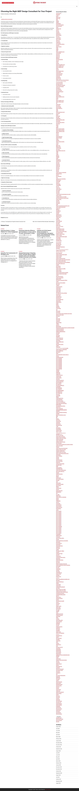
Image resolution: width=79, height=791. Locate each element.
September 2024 (59, 773)
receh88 (57, 371)
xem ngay (58, 149)
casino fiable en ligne (60, 228)
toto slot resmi (59, 638)
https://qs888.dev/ (59, 350)
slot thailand (58, 89)
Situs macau (58, 485)
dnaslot (57, 688)
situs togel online (59, 545)
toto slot (57, 567)
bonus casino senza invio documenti (63, 259)
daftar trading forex (59, 71)
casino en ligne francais (60, 258)
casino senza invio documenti (61, 448)
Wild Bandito (58, 326)
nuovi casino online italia (61, 261)
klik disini (58, 580)
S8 (56, 103)
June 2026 (58, 730)
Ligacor (57, 643)
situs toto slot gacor (60, 669)
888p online (58, 146)
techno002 (58, 121)
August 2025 (58, 750)
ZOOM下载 (58, 500)
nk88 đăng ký (58, 214)
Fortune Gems (58, 377)
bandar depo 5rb (59, 490)
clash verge (58, 295)
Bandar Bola (58, 651)
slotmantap (58, 454)
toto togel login (59, 701)
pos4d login (58, 287)
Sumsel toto (58, 294)
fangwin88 (58, 347)
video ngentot (58, 189)
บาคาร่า (57, 577)
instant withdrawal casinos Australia (63, 565)
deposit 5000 (58, 279)
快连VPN (57, 624)
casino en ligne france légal (61, 231)
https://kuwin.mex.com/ (60, 150)
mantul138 (58, 640)
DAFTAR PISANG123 (60, 385)
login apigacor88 (59, 620)
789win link (58, 217)
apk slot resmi (58, 685)
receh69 (57, 552)
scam (57, 612)
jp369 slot (58, 164)
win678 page (58, 148)
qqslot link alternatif (60, 692)
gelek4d (57, 140)
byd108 (57, 31)
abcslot (57, 489)
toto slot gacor (59, 443)
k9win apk (58, 116)
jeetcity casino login (60, 314)
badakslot (58, 628)
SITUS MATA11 (59, 543)
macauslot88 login (59, 299)
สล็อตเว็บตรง (58, 180)
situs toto (58, 316)
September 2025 (59, 748)
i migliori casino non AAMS (61, 196)
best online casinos (59, 479)
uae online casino (59, 232)
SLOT (57, 99)
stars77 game (58, 46)
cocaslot (57, 619)
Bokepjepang (58, 492)
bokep (57, 139)
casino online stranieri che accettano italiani (64, 444)
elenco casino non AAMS (61, 589)
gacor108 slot (58, 504)
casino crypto (58, 199)
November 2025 (59, 744)
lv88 (57, 19)
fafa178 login (58, 35)
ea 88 (57, 144)
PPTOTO (57, 36)
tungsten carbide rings (60, 450)
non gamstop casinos (60, 44)
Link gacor (58, 536)
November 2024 (59, 769)
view (57, 481)
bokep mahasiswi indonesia (61, 412)
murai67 (57, 92)
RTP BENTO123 (59, 391)
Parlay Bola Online (59, 560)
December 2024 (59, 767)
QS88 (57, 158)
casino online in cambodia (61, 172)
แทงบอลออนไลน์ (59, 82)
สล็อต (57, 353)
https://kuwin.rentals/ (60, 130)
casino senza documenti (60, 207)
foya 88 (57, 625)
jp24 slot (57, 162)
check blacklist (59, 705)
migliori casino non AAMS (61, 438)
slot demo (58, 332)
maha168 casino (59, 73)
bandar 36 (58, 462)
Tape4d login (58, 376)
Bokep (57, 304)
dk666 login (58, 495)
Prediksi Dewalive (59, 615)
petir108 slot (58, 707)
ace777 (57, 30)
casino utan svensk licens (61, 470)
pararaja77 (58, 672)
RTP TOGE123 (59, 389)
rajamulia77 (58, 33)
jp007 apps (58, 607)
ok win (57, 134)
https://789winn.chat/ (60, 131)
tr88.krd (57, 155)
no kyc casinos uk (59, 338)
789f (57, 109)
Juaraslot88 (58, 185)
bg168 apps (58, 608)
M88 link (57, 58)
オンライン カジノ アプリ (61, 81)
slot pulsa (58, 571)
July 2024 (57, 777)
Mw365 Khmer (59, 173)
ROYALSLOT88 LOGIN (60, 119)
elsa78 (57, 175)
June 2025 (58, 754)
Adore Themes (47, 789)
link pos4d (58, 311)
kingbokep (58, 706)
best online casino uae (60, 263)
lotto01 (57, 680)
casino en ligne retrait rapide (61, 236)
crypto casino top (59, 408)
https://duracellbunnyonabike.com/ (63, 579)
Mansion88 (58, 245)
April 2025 (58, 758)
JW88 (57, 154)
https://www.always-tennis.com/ (62, 453)
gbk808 (57, 611)
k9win (57, 68)
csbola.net (58, 690)
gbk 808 (57, 117)
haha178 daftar (59, 456)
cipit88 (57, 345)
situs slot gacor (59, 26)
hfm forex (58, 219)
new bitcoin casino (59, 400)
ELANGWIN (58, 386)
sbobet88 (58, 630)
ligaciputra (58, 558)
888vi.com (58, 145)
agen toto (58, 55)
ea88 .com (58, 18)
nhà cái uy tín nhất (59, 435)
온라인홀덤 (58, 237)
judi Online (58, 340)
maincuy (57, 698)
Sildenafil (58, 307)
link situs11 (58, 352)
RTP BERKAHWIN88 (60, 390)
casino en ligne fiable (60, 463)
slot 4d (57, 475)
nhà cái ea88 (58, 107)
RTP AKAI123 (58, 384)
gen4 (57, 642)
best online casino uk (60, 471)
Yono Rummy (58, 13)
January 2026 (58, 740)
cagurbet (57, 32)
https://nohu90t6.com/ (60, 64)
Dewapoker (58, 544)
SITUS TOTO (58, 576)
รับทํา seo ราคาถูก (59, 226)
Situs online (58, 483)
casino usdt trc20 (59, 440)
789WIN (57, 157)
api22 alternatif (59, 221)
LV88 (57, 153)
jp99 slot (57, 167)
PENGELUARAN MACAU (60, 331)
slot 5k (57, 60)
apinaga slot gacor (59, 91)
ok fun (57, 142)
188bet (57, 323)
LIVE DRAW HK (59, 572)
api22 (57, 27)
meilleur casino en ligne (60, 250)
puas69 (57, 213)
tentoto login (58, 477)
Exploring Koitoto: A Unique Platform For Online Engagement (9, 231)
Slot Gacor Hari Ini (59, 276)
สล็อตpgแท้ (58, 159)
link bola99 (58, 566)
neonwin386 (58, 53)
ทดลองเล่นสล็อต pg (59, 581)
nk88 (57, 110)
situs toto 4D (58, 243)
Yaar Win (57, 191)
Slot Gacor (58, 105)
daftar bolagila (59, 137)
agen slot (58, 54)
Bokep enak (58, 267)
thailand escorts (59, 626)
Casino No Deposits (60, 24)
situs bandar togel (59, 719)
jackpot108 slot (59, 507)
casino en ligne (59, 235)
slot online (58, 190)
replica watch (58, 606)
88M (57, 416)
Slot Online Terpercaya (60, 246)
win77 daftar (58, 39)
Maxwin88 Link (59, 666)
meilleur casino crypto (60, 234)
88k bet (57, 132)
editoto (57, 498)
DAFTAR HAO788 (59, 59)
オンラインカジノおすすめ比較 (62, 348)
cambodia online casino (60, 557)
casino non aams (59, 445)
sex (56, 309)
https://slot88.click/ (60, 341)
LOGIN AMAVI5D (59, 399)
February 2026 (58, 738)
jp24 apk (57, 163)
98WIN (57, 22)
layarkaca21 (58, 556)
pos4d (57, 281)
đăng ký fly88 (58, 322)
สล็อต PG (58, 40)
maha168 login (59, 74)
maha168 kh (58, 72)
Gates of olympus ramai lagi (61, 563)
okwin (57, 125)
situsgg (57, 63)
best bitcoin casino (59, 344)
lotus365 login (59, 465)
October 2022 (58, 779)
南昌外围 (58, 336)
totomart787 (58, 421)
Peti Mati (57, 679)
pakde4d (57, 212)
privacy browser (59, 286)
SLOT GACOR (58, 511)
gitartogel (58, 248)
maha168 (58, 76)
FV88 (57, 48)
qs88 (57, 204)
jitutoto (57, 665)
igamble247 (58, 77)
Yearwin (57, 447)
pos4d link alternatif (60, 329)
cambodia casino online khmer (62, 592)
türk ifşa (57, 661)
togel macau (58, 631)
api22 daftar (58, 239)
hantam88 (58, 181)
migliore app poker (59, 439)
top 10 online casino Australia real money (64, 313)
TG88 (57, 126)
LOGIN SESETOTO (59, 398)
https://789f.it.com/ (60, 101)
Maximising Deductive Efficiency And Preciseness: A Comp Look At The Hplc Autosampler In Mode (27, 232)
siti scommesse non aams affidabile (63, 262)
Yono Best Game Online (60, 406)
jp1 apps (57, 494)
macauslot (58, 503)
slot (57, 493)
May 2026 (58, 732)
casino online (58, 195)
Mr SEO (14, 13)
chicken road (58, 28)
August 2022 (58, 783)
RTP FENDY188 (59, 393)
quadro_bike (39, 237)
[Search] (77, 6)
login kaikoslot (59, 703)
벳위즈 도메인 (58, 431)
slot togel (58, 588)
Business (6, 217)
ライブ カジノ (58, 241)
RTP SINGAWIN (59, 388)
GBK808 (57, 656)
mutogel (57, 570)
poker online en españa (60, 436)
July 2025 (57, 752)
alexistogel (58, 184)
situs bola (58, 123)
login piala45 (58, 652)
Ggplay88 (58, 676)
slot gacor (58, 41)
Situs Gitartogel (59, 681)
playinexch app (59, 425)
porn (57, 177)
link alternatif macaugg (60, 85)
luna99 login (58, 160)
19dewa (57, 285)
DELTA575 (58, 420)
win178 (57, 186)
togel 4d (57, 45)
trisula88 (57, 639)
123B (57, 426)
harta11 (57, 599)
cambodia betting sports (60, 594)
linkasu (57, 418)
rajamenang (58, 710)
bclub (57, 98)
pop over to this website (60, 282)
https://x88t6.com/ (59, 67)
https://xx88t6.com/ (60, 66)
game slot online (59, 461)
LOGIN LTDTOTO (59, 375)
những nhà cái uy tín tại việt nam (62, 80)
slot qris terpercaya (59, 381)
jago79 (57, 135)
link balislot (58, 266)
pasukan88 (58, 568)
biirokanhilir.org (59, 635)
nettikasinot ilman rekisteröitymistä (62, 654)
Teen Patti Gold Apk (60, 86)
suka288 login (58, 240)
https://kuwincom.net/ (60, 112)
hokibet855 (58, 118)
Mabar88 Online (59, 684)
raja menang (58, 712)
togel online (58, 95)
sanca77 (57, 182)
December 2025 (59, 742)
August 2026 (58, 726)
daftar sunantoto (59, 474)
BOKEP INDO (58, 404)
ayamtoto (58, 662)
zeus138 (57, 554)
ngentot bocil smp (59, 613)
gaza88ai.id (58, 211)
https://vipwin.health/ (60, 128)
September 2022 (59, 781)
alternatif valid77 (59, 598)
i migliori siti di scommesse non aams (63, 194)
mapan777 (58, 208)
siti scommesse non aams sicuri (62, 198)
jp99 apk (57, 168)
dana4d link (58, 424)
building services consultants (6, 19)
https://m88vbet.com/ (60, 51)
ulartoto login (58, 488)
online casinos (59, 467)
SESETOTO (58, 407)
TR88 (57, 151)
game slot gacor (59, 459)
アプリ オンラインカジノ (61, 432)
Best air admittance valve (61, 415)
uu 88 (57, 15)
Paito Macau (58, 508)
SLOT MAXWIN (59, 358)
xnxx (57, 645)
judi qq (57, 602)
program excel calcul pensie (61, 660)
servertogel (58, 648)
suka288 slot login (59, 357)
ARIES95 (57, 370)
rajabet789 (58, 373)
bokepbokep (58, 649)
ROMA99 (57, 411)
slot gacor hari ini (59, 83)
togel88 (57, 218)
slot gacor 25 (58, 702)
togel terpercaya (59, 136)
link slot (57, 721)
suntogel (57, 575)
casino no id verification (60, 402)
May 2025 (58, 756)
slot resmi (58, 562)
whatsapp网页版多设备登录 (61, 409)
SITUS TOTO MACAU (60, 633)
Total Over (58, 187)
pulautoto (58, 321)
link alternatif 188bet (60, 551)
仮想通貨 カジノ (59, 434)
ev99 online (58, 104)
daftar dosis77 (59, 663)
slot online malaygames (60, 675)
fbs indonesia (58, 176)
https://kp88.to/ (59, 108)
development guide (59, 484)
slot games (58, 427)
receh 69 (57, 687)
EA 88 (57, 62)
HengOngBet (58, 429)
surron (57, 509)
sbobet (57, 583)
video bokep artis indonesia (61, 403)
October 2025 (58, 746)
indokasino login (59, 553)
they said (58, 284)
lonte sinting (58, 689)
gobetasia (58, 547)
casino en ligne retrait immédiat (62, 272)
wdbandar (58, 622)
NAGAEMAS (58, 23)
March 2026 (58, 736)
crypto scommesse (59, 277)
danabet (57, 480)
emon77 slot (58, 78)
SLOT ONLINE (58, 382)
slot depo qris (58, 244)
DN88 (57, 49)
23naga (57, 305)
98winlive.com (59, 216)
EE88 (57, 466)
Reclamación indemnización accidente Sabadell (65, 327)
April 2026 (58, 734)
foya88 (57, 264)
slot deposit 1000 (59, 670)
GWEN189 (58, 372)
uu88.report (58, 42)
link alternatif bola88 (60, 601)
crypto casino (58, 270)
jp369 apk (58, 166)
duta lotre (58, 394)
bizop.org (58, 561)
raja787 (57, 502)
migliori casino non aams (61, 449)
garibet (57, 549)
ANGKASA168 (58, 535)
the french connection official (61, 280)
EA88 (57, 50)
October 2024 (58, 771)
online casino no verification (61, 349)
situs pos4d (58, 300)
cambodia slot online (60, 593)
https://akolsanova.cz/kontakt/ (62, 540)
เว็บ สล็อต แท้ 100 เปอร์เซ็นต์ (61, 293)
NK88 (57, 127)
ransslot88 (58, 395)
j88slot (57, 397)
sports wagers (58, 693)
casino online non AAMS (60, 268)
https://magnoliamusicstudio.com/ (62, 205)
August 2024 (58, 775)
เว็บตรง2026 (58, 308)
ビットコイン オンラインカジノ (62, 249)
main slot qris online (60, 538)
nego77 (57, 637)
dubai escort (58, 683)
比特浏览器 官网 (59, 468)
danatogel (58, 699)
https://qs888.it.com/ (60, 96)
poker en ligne (58, 271)
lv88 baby (58, 14)
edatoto (57, 94)
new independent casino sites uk (62, 354)
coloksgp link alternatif (60, 586)
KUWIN (57, 21)
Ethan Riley (3, 233)
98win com (58, 17)
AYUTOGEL (58, 678)
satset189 (58, 422)
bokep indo (58, 225)
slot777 (57, 69)
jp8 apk (57, 171)
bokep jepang (58, 302)
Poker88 (57, 413)
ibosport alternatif (59, 339)
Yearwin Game (59, 430)
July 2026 (57, 728)
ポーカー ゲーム (59, 252)
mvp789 (57, 200)
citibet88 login (58, 717)
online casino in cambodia (61, 497)
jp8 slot (57, 169)
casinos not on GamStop (61, 178)
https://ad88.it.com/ (60, 100)
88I (56, 417)
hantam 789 (58, 574)
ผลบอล (57, 355)
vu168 (57, 275)
